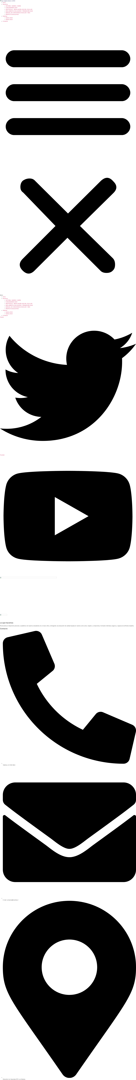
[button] (68, 159)
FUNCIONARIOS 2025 (11, 7)
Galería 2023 (9, 19)
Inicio (4, 2)
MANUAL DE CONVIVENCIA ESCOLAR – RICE (18, 12)
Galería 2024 (9, 18)
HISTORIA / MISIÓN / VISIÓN (13, 6)
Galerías (5, 16)
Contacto (5, 21)
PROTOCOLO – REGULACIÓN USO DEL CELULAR (19, 9)
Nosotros (5, 4)
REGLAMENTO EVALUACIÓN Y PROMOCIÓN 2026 (19, 11)
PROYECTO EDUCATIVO (12, 14)
